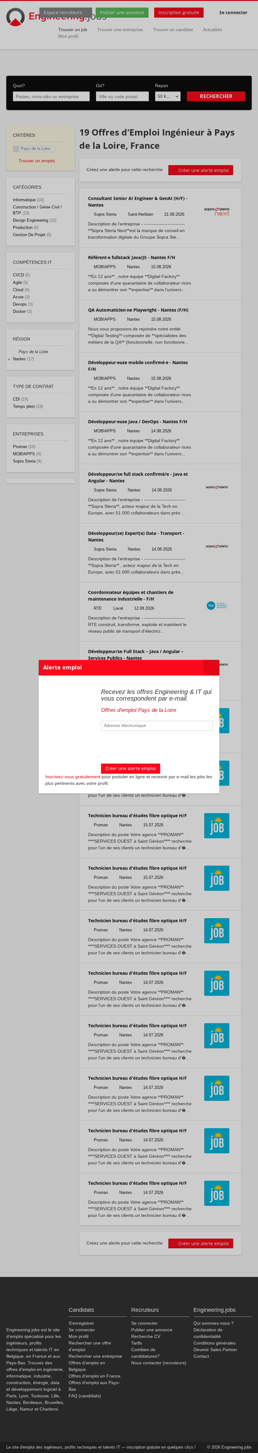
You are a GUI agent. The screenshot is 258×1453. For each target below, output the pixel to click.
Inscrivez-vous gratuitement (72, 776)
